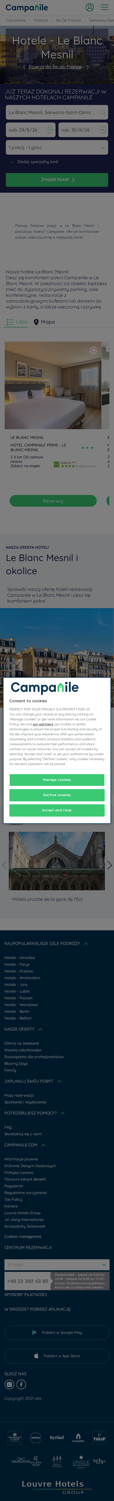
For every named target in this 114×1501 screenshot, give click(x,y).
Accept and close (57, 810)
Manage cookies (57, 780)
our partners (43, 724)
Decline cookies (57, 795)
